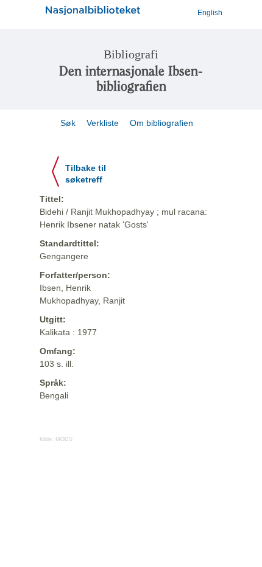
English (209, 13)
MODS (64, 439)
